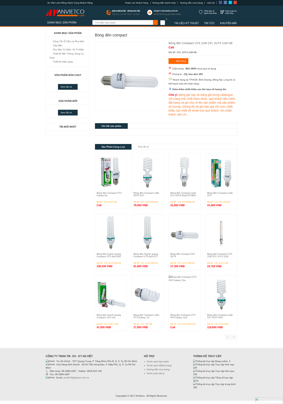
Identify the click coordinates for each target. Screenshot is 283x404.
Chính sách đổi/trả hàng (159, 365)
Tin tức (209, 23)
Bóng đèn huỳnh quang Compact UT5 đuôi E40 (109, 255)
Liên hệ (211, 2)
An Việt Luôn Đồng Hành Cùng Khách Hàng (70, 2)
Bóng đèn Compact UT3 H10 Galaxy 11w (182, 316)
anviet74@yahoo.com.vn (76, 377)
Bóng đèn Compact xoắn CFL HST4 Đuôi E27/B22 (183, 194)
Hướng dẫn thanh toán (164, 2)
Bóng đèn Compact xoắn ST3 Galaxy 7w (146, 316)
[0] (162, 22)
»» (234, 337)
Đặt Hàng (181, 61)
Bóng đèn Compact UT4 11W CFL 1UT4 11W (219, 255)
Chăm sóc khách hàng (137, 2)
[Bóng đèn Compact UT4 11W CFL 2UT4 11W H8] (129, 45)
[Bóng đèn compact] (111, 171)
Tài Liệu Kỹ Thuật (186, 23)
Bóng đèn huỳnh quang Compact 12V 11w (109, 316)
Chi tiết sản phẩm (111, 126)
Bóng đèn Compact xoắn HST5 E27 (146, 194)
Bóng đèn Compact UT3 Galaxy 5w (109, 194)
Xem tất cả (66, 86)
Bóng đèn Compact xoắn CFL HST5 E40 (220, 316)
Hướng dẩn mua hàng (158, 369)
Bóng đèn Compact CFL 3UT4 (182, 255)
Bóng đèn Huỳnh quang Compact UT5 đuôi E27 (145, 255)
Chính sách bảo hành (158, 361)
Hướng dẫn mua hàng (191, 2)
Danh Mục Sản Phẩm (61, 22)
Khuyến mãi (228, 23)
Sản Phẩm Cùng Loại (113, 146)
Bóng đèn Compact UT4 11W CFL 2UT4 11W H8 (200, 43)
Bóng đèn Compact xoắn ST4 (220, 194)
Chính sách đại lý (155, 373)
